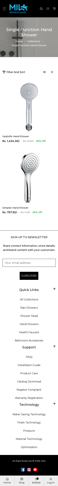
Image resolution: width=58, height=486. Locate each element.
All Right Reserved (22, 461)
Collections (33, 41)
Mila (43, 461)
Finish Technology (29, 422)
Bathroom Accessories (29, 340)
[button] (4, 8)
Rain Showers (29, 307)
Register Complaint (29, 389)
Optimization (29, 447)
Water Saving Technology (29, 414)
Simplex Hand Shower (15, 207)
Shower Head (29, 315)
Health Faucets (29, 332)
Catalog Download (29, 381)
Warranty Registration (29, 397)
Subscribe (29, 275)
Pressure (29, 430)
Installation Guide (29, 365)
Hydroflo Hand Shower (15, 136)
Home (19, 41)
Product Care (29, 373)
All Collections (29, 299)
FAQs (29, 356)
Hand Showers (29, 324)
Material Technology (29, 438)
